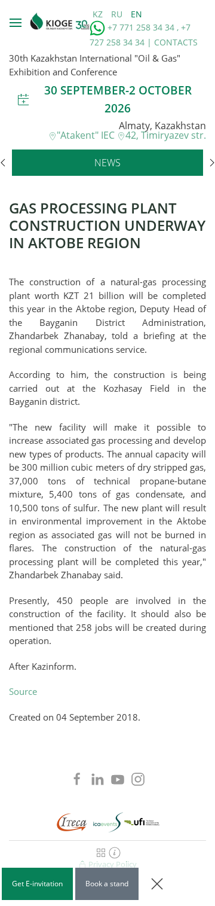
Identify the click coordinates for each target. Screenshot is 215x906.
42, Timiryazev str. (165, 135)
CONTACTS (176, 42)
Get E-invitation (37, 883)
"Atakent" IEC (87, 135)
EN (136, 14)
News (107, 162)
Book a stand (106, 883)
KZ (99, 14)
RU (118, 14)
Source (23, 691)
